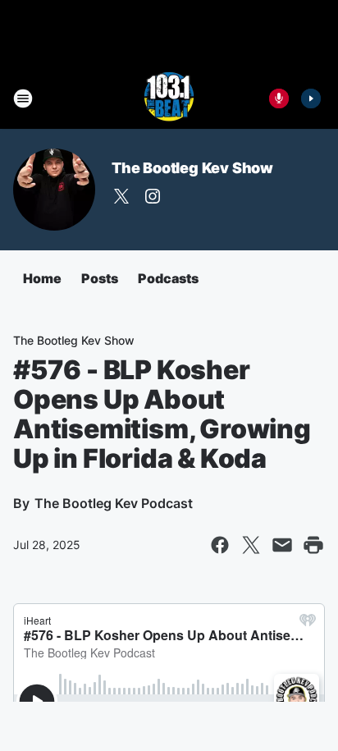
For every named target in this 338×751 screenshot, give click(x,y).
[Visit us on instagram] (152, 196)
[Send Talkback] (279, 98)
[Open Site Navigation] (23, 98)
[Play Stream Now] (311, 98)
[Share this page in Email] (282, 544)
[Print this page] (313, 544)
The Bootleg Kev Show (192, 167)
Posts (99, 278)
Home (42, 278)
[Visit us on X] (121, 196)
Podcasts (168, 278)
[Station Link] (169, 98)
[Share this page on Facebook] (219, 544)
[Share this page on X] (251, 544)
